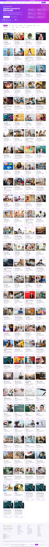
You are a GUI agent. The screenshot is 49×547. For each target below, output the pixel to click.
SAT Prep (38, 530)
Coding (38, 25)
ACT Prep (38, 531)
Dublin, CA (4, 537)
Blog (28, 527)
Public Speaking (29, 25)
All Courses (21, 2)
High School (18, 528)
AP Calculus (38, 528)
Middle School (19, 527)
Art (10, 27)
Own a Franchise (29, 530)
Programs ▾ (17, 2)
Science (16, 25)
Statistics (17, 27)
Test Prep (27, 27)
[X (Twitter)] (7, 532)
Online (4, 538)
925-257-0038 (8, 537)
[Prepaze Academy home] (8, 3)
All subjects (5, 25)
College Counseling (29, 529)
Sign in (36, 2)
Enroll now (43, 2)
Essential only (32, 544)
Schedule (25, 2)
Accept (37, 544)
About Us (28, 526)
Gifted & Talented (19, 530)
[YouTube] (9, 532)
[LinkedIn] (11, 532)
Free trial (39, 2)
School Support (6, 27)
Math (9, 25)
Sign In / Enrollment (29, 531)
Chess (25, 25)
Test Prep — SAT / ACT (20, 531)
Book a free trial (29, 528)
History (13, 27)
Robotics (34, 25)
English (13, 25)
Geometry (38, 527)
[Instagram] (5, 532)
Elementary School (19, 526)
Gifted (23, 27)
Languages (20, 25)
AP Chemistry (39, 529)
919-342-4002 (7, 538)
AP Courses (18, 529)
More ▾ (28, 2)
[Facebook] (4, 532)
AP (20, 27)
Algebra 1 (38, 526)
